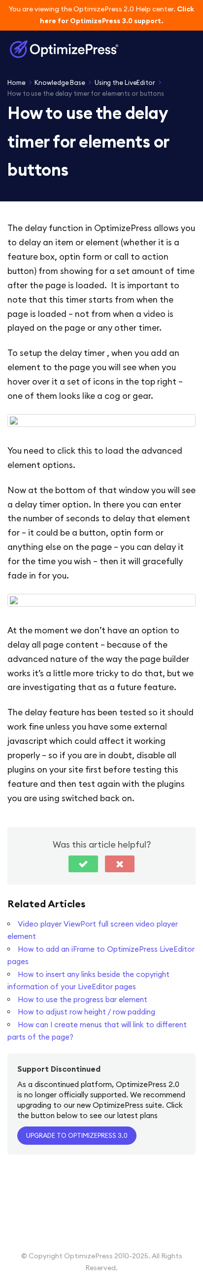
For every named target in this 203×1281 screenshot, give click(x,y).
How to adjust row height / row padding (86, 1011)
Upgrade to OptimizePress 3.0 (77, 1135)
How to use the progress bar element (82, 999)
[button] (83, 863)
